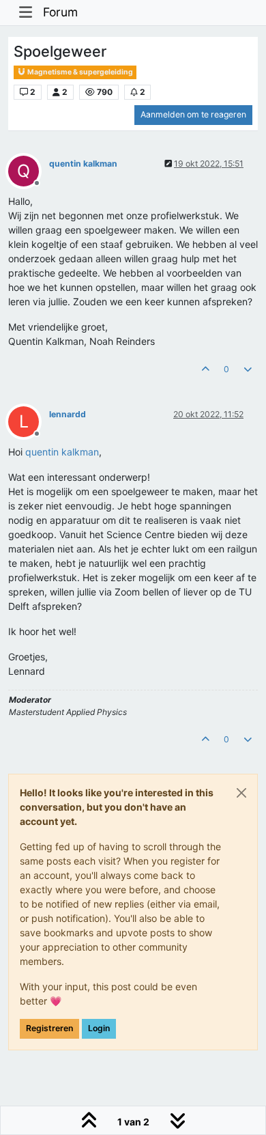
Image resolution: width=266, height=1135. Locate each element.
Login (99, 1028)
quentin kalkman (83, 163)
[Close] (241, 792)
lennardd (67, 414)
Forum (60, 12)
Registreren (49, 1028)
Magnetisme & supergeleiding (79, 72)
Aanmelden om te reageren (193, 114)
